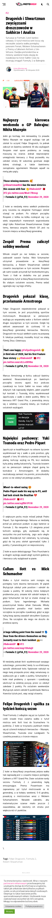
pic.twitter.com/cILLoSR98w (18, 362)
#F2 (5, 192)
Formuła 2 (31, 859)
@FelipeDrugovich (31, 350)
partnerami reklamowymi (15, 883)
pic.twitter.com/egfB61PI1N (17, 503)
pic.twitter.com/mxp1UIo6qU (18, 648)
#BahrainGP (35, 188)
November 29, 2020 (38, 196)
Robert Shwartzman (13, 862)
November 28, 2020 (38, 366)
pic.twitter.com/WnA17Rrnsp (23, 192)
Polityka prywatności (34, 906)
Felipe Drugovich (17, 859)
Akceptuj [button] (9, 911)
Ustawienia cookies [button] (13, 906)
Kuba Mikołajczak (20, 68)
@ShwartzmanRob (12, 184)
